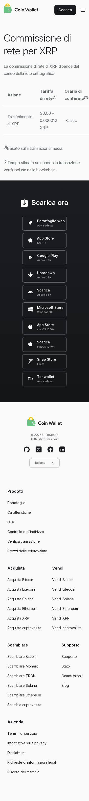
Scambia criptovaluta (24, 705)
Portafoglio (16, 503)
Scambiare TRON (21, 676)
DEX (10, 522)
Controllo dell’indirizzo (25, 532)
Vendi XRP (60, 618)
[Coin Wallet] (21, 9)
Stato (66, 666)
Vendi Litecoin (63, 589)
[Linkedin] (62, 449)
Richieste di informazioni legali (32, 762)
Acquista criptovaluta (24, 628)
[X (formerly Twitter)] (39, 449)
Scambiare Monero (23, 666)
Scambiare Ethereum (24, 695)
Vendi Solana (63, 599)
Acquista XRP (18, 618)
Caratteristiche (19, 512)
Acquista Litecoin (21, 589)
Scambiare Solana (22, 685)
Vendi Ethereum (65, 608)
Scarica (65, 9)
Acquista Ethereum (22, 608)
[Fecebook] (50, 449)
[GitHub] (27, 449)
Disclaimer (15, 753)
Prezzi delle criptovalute (27, 551)
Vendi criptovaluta (67, 628)
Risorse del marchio (23, 772)
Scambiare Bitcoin (22, 656)
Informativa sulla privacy (26, 743)
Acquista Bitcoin (20, 580)
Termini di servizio (22, 733)
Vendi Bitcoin (62, 580)
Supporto (69, 656)
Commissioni (72, 676)
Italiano (40, 463)
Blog (65, 685)
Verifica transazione (23, 541)
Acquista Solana (20, 599)
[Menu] (83, 10)
